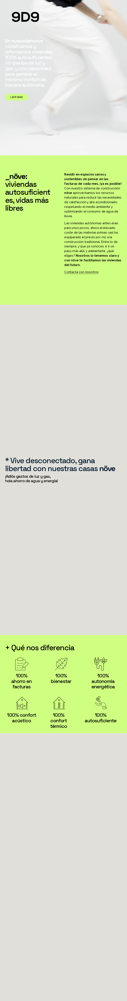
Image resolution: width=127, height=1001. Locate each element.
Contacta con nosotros (81, 272)
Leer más (16, 97)
